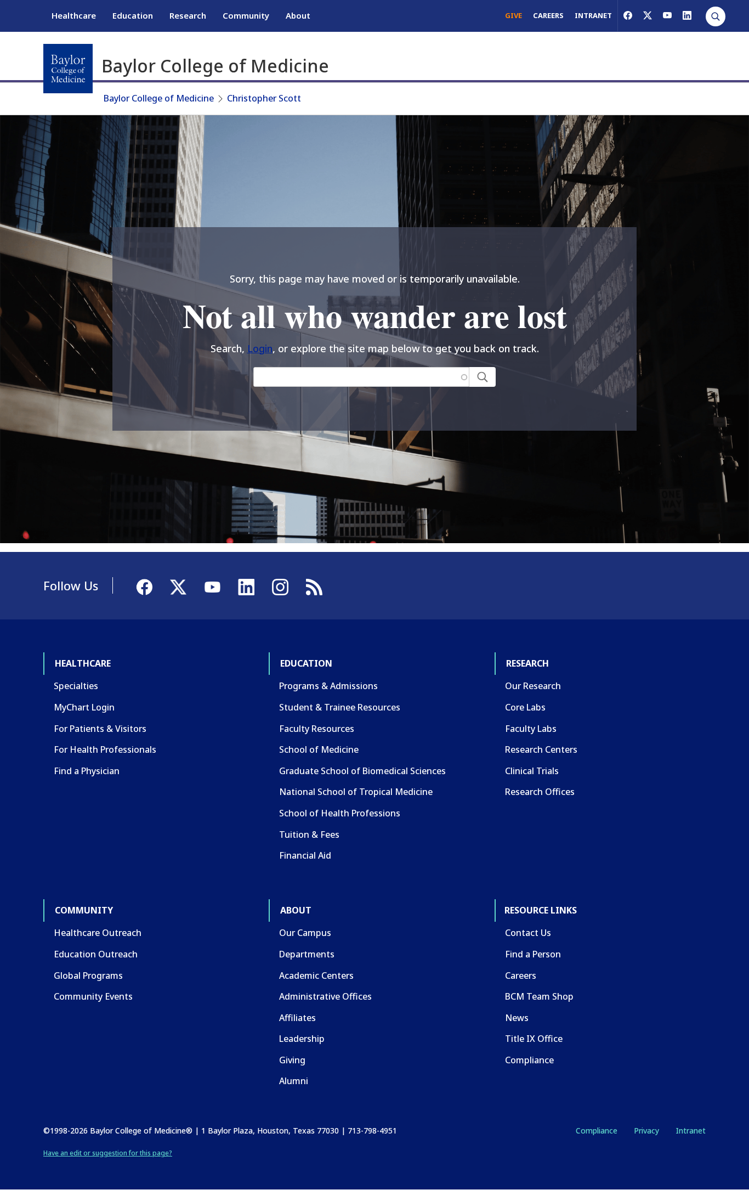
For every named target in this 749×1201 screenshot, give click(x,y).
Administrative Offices (325, 996)
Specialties (76, 686)
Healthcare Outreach (97, 933)
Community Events (93, 996)
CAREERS (548, 15)
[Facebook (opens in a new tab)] (627, 15)
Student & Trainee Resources (339, 707)
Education (132, 15)
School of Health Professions (339, 813)
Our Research (533, 686)
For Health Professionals (105, 749)
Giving (292, 1060)
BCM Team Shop (539, 996)
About (298, 15)
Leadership (302, 1039)
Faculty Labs (531, 729)
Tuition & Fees (309, 834)
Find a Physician (87, 771)
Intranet (691, 1130)
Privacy (646, 1130)
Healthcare (74, 15)
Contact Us (528, 933)
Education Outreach (96, 954)
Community (246, 15)
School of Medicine (319, 749)
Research (187, 15)
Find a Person (533, 954)
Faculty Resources (316, 729)
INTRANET (593, 15)
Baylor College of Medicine (159, 98)
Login (260, 348)
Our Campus (305, 933)
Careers (520, 975)
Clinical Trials (532, 771)
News (517, 1018)
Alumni (293, 1081)
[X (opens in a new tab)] (647, 15)
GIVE (513, 15)
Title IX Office (534, 1039)
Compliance (529, 1060)
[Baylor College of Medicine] (68, 68)
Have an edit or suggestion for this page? (107, 1153)
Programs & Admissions (328, 686)
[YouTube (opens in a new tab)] (667, 15)
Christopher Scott (264, 98)
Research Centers (541, 749)
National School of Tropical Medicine (356, 792)
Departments (306, 954)
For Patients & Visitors (100, 729)
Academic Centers (316, 975)
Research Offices (540, 792)
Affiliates (297, 1018)
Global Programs (88, 975)
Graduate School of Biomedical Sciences (362, 771)
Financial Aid (305, 855)
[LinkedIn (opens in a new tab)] (687, 15)
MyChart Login (84, 707)
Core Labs (525, 707)
